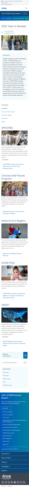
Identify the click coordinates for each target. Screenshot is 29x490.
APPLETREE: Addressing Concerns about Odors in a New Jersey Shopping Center (13, 166)
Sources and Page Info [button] (10, 362)
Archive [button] (4, 471)
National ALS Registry (6, 115)
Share (24, 362)
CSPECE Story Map (7, 385)
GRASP (3, 121)
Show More (5, 159)
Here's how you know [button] (6, 4)
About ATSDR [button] (5, 458)
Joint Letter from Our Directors (9, 427)
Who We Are (5, 417)
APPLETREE (4, 108)
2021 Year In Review (18, 18)
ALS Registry (6, 372)
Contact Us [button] (5, 454)
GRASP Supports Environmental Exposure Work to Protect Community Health (14, 343)
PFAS (4, 382)
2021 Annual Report (6, 18)
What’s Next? (5, 441)
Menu (25, 13)
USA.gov (9, 486)
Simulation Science (7, 436)
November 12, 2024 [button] (9, 33)
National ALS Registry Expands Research (12, 255)
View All (5, 408)
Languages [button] (5, 466)
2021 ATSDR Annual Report (11, 14)
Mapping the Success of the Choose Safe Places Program (13, 212)
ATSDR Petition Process (8, 433)
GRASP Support (6, 378)
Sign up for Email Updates (11, 449)
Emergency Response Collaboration (11, 424)
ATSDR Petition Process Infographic (11, 430)
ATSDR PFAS (4, 118)
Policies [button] (4, 462)
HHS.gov (3, 486)
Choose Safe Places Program (8, 112)
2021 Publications (6, 438)
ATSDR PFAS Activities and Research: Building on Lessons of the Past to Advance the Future (14, 296)
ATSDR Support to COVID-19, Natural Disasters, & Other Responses (14, 421)
